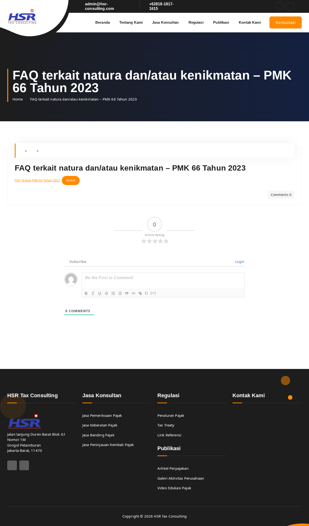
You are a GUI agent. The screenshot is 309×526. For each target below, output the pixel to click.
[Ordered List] (113, 293)
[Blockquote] (126, 293)
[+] (153, 293)
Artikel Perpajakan (173, 468)
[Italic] (93, 293)
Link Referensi (169, 434)
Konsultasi (285, 22)
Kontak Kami (250, 22)
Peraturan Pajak (170, 415)
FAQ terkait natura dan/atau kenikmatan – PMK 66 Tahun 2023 (83, 99)
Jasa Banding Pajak (98, 434)
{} (146, 293)
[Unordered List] (120, 293)
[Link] (140, 293)
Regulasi (196, 22)
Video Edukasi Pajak (174, 487)
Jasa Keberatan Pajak (99, 425)
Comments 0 (281, 194)
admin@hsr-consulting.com (99, 6)
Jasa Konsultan (165, 22)
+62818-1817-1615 (161, 6)
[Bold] (86, 293)
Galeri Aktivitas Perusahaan (180, 478)
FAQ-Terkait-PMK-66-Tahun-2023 (37, 180)
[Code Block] (133, 293)
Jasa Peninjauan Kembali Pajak (108, 444)
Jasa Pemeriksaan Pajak (102, 415)
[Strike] (106, 293)
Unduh (70, 180)
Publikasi (221, 22)
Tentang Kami (131, 22)
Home (18, 99)
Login (239, 261)
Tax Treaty (166, 425)
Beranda (102, 22)
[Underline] (99, 293)
